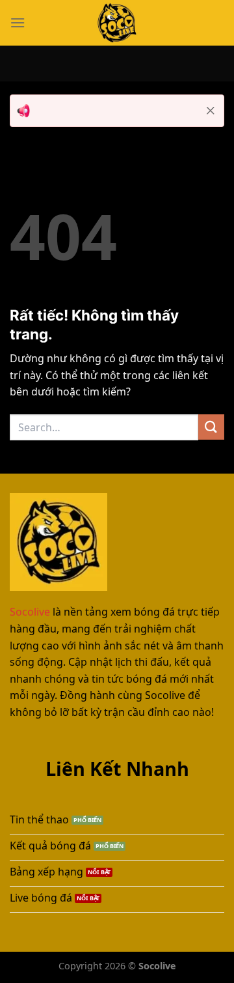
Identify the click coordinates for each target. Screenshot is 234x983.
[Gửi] (211, 427)
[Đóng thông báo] (211, 110)
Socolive (30, 612)
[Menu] (17, 22)
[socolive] (117, 23)
